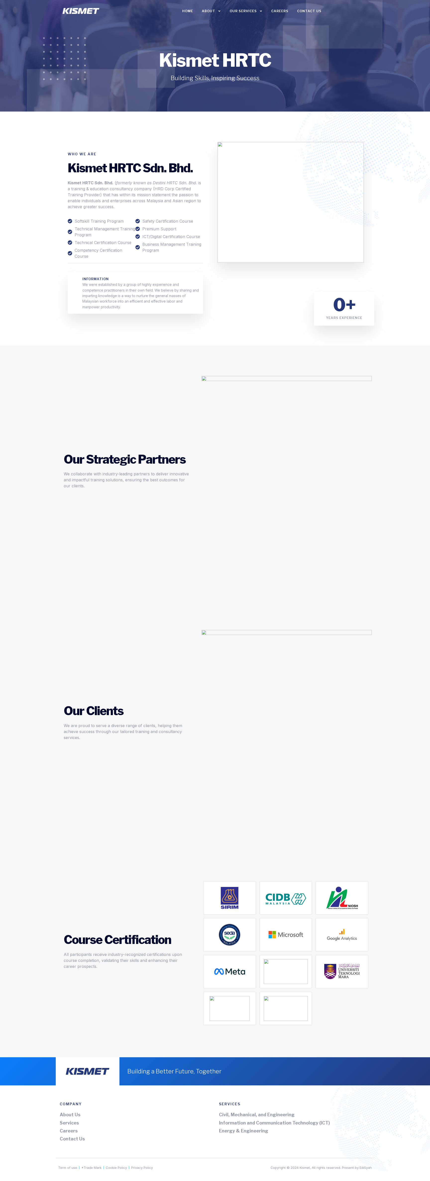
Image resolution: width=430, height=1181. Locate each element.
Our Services (243, 11)
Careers (279, 11)
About (208, 11)
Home (187, 11)
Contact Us (309, 11)
